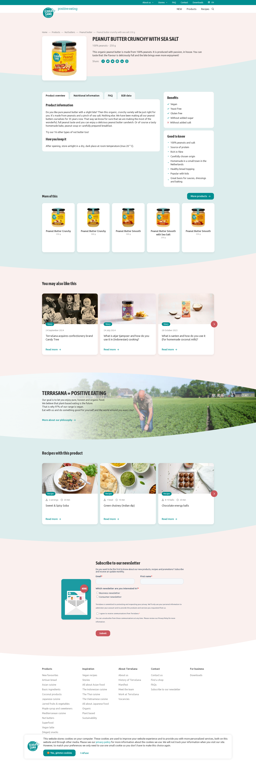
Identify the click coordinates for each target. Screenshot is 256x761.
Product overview (55, 95)
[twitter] (108, 61)
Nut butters (70, 32)
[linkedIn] (122, 61)
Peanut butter (86, 32)
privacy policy (103, 742)
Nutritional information (86, 95)
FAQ (110, 95)
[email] (112, 61)
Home (44, 32)
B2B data (126, 95)
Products (56, 32)
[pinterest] (117, 61)
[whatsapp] (127, 61)
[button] (200, 196)
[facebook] (103, 61)
